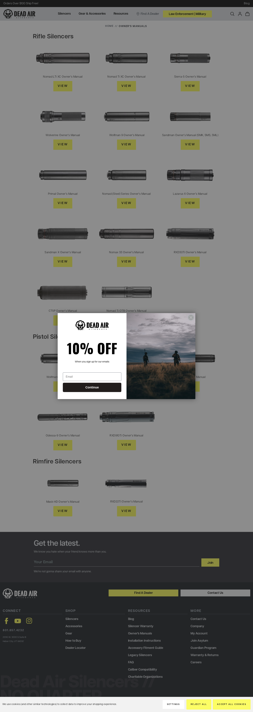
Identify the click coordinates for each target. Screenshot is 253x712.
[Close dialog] (191, 317)
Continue (92, 387)
